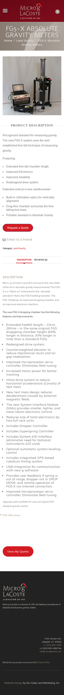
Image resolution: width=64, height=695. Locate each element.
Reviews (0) (40, 259)
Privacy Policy (43, 662)
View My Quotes (18, 551)
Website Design (13, 682)
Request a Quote (17, 228)
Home (8, 40)
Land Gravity (25, 40)
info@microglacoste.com (50, 651)
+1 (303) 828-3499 (52, 645)
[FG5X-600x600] (32, 85)
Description (24, 259)
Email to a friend (19, 239)
